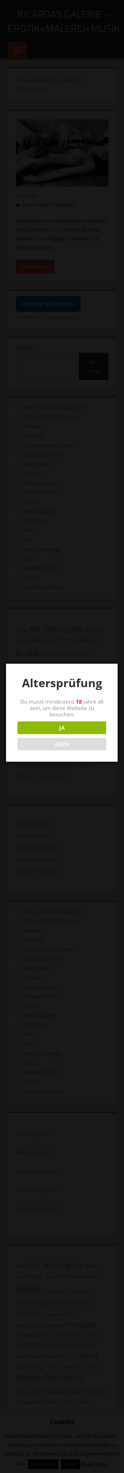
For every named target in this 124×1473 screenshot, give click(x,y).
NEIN (62, 744)
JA (62, 727)
